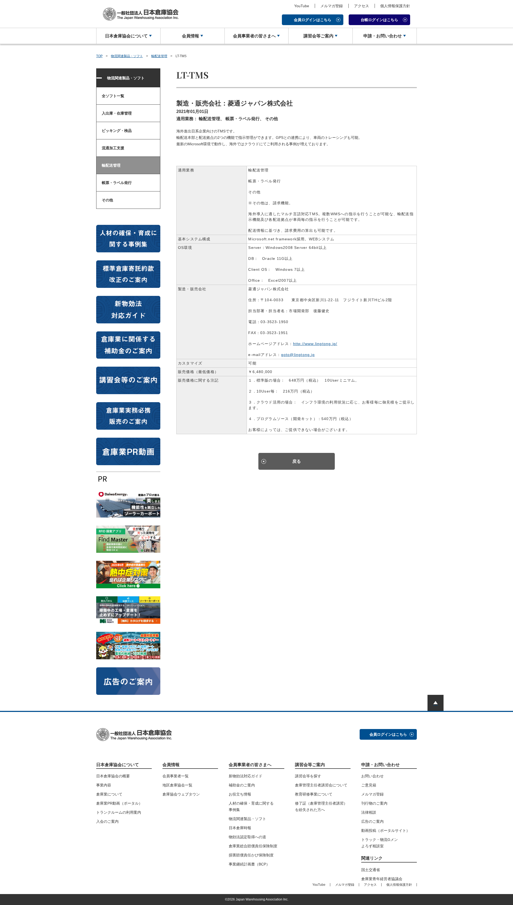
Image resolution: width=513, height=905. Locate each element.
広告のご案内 (372, 821)
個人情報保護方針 (395, 6)
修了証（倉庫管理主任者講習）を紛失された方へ (321, 806)
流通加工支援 (113, 148)
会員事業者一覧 (175, 776)
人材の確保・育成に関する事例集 (251, 806)
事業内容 (103, 785)
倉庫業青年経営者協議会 (381, 879)
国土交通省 (370, 870)
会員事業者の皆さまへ (254, 36)
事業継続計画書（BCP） (249, 864)
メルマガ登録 (331, 6)
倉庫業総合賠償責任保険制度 (253, 846)
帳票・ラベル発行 (117, 183)
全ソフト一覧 (113, 96)
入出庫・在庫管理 (117, 113)
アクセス (361, 6)
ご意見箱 (368, 785)
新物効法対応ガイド (245, 776)
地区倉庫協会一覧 (177, 785)
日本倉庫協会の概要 (113, 776)
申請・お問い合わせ (382, 36)
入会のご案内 (107, 821)
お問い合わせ (372, 776)
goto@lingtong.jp (298, 354)
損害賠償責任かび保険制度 (251, 855)
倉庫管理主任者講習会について (321, 785)
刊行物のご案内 (374, 803)
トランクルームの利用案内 (118, 812)
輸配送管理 (159, 56)
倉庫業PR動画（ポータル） (119, 803)
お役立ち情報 (240, 794)
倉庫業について (109, 794)
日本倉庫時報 (240, 828)
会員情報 (190, 36)
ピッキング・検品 (117, 130)
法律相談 (368, 812)
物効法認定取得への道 (247, 837)
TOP (99, 56)
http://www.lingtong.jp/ (315, 344)
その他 (107, 200)
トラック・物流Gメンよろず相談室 (379, 842)
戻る (296, 461)
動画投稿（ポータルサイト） (385, 830)
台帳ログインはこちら (379, 20)
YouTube (301, 6)
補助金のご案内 (242, 785)
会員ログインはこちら (312, 20)
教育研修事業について (313, 794)
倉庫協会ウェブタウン (181, 794)
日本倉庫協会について (126, 36)
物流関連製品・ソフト (127, 56)
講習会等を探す (308, 776)
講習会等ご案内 (318, 36)
